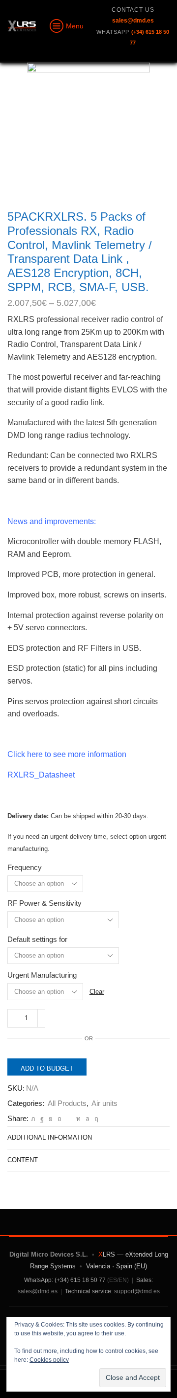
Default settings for (37, 939)
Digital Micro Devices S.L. (48, 1254)
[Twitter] (33, 1119)
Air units (104, 1103)
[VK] (50, 1119)
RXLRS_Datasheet (41, 775)
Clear (96, 991)
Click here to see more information (66, 754)
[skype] (95, 1119)
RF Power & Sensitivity (44, 903)
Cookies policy (49, 1359)
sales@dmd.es (38, 1291)
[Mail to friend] (69, 1119)
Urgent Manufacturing (42, 975)
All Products (67, 1103)
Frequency (24, 867)
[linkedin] (78, 1119)
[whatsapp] (87, 1119)
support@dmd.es (137, 1291)
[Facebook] (42, 1119)
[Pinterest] (59, 1119)
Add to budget (47, 1068)
